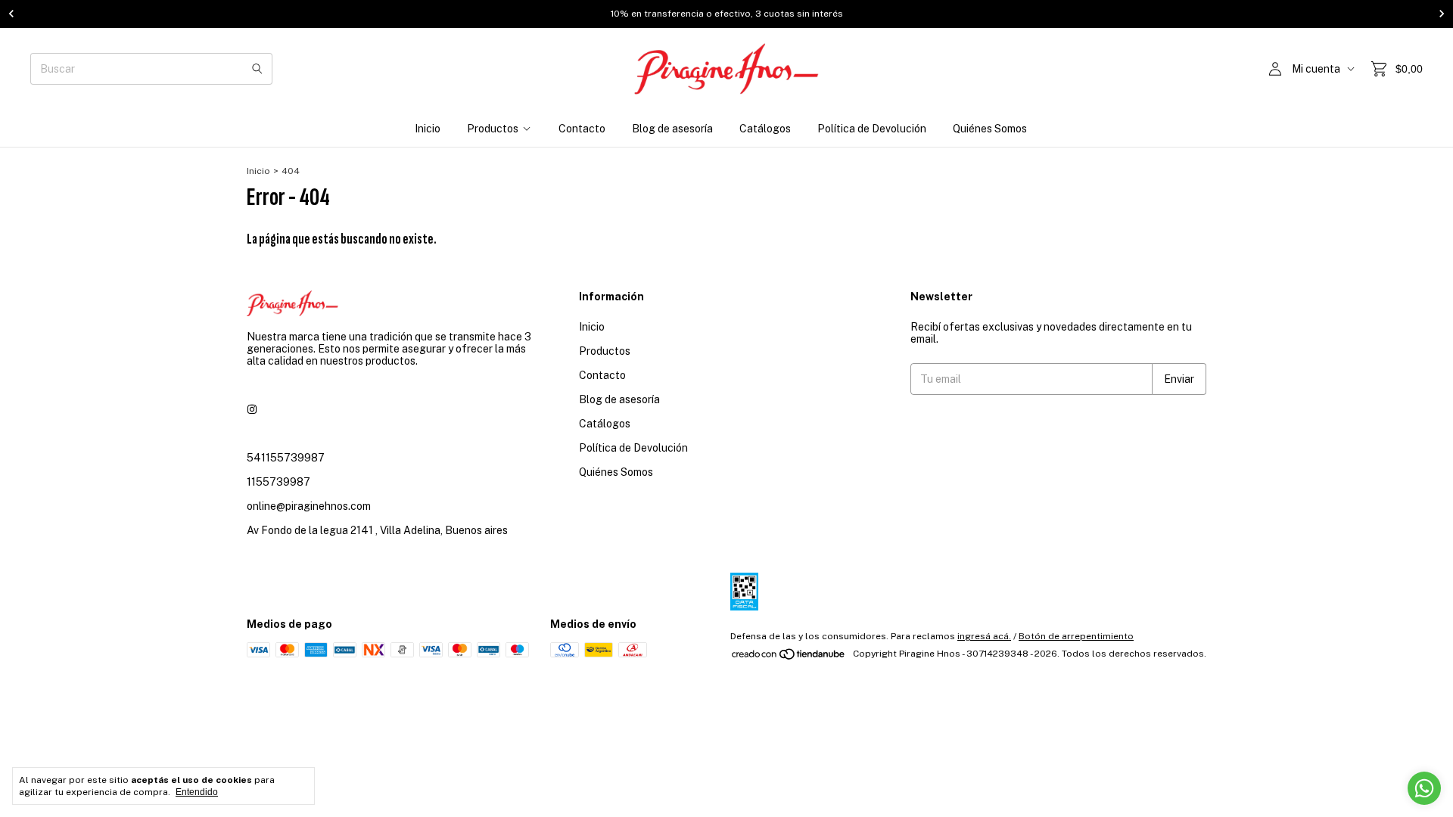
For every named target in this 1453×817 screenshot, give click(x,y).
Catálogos (765, 129)
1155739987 (278, 482)
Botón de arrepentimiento (1076, 636)
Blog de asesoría (672, 129)
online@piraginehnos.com (309, 506)
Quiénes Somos (990, 129)
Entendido (197, 792)
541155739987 (286, 458)
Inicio (427, 129)
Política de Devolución (871, 129)
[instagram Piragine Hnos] (252, 409)
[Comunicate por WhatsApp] (1424, 788)
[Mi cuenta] (1275, 69)
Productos (492, 129)
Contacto (581, 129)
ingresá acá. (984, 636)
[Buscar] (257, 69)
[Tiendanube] (789, 657)
